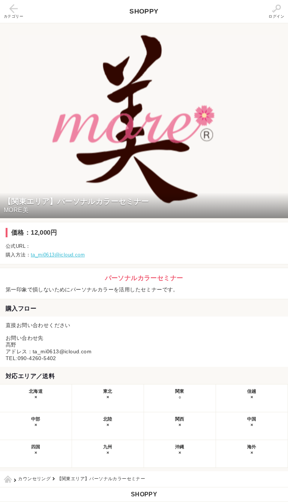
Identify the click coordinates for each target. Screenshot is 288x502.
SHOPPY (143, 11)
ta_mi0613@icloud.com (58, 255)
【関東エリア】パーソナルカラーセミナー (101, 478)
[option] (144, 120)
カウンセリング (34, 478)
